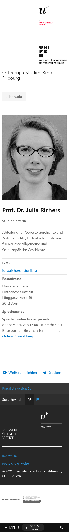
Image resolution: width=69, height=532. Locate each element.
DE (30, 399)
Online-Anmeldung (17, 336)
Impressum (9, 456)
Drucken (54, 372)
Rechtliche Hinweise (15, 463)
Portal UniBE (35, 527)
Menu (14, 527)
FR (38, 399)
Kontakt (15, 96)
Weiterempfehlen (22, 372)
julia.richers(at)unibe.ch (21, 270)
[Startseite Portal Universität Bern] (53, 15)
